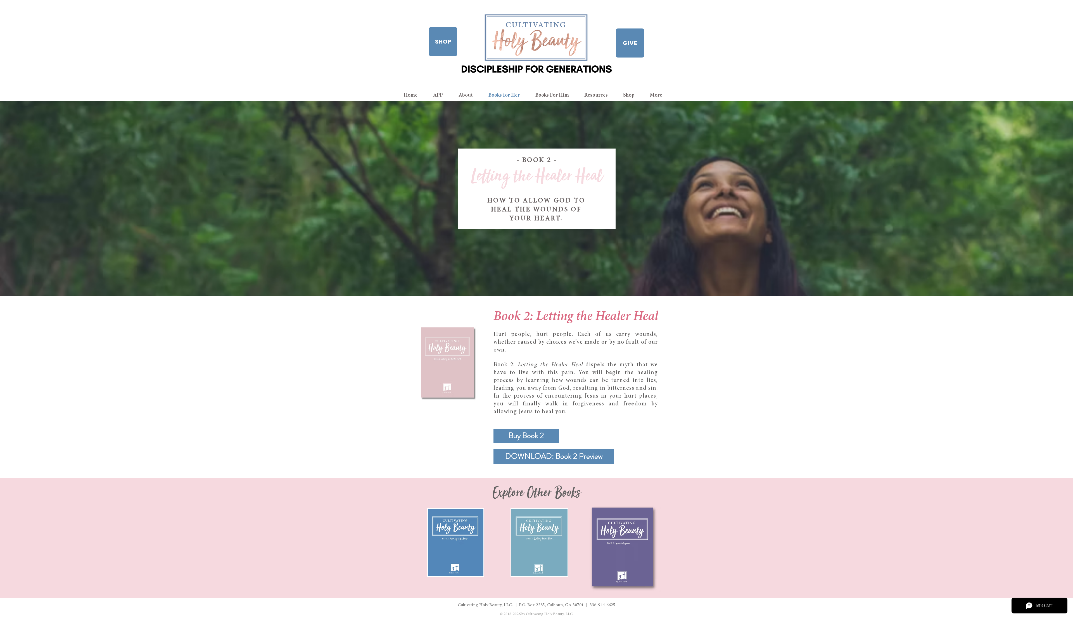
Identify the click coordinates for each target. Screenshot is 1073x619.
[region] (455, 542)
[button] (599, 95)
